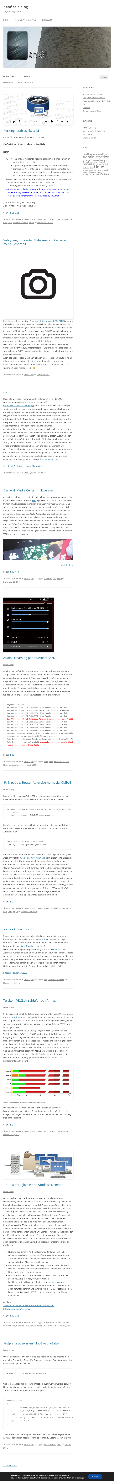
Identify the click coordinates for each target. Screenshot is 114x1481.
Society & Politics (90, 134)
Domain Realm (9, 1325)
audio (51, 761)
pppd (15, 911)
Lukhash (86, 107)
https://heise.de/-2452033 (15, 972)
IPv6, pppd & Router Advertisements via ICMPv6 (37, 782)
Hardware (48, 578)
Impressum (47, 20)
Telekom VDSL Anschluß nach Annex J (30, 1000)
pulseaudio (13, 765)
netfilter (16, 222)
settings (80, 1478)
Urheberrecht (88, 174)
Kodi (34, 500)
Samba (33, 1325)
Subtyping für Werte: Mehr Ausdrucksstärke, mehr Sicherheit (35, 242)
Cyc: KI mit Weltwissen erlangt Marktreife (22, 466)
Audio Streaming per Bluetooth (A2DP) (30, 658)
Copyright (102, 160)
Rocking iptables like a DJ (21, 130)
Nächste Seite (66, 565)
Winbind (40, 1325)
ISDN (5, 1027)
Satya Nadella (27, 946)
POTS (63, 1024)
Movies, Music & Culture (93, 131)
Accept (95, 1476)
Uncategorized (89, 138)
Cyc (5, 392)
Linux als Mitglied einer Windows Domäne (33, 1185)
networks (24, 222)
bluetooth (58, 761)
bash (28, 189)
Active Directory (50, 1322)
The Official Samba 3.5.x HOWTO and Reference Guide (28, 1305)
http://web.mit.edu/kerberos (16, 1309)
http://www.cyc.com (49, 459)
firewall (65, 219)
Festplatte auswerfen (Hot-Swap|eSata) (31, 1343)
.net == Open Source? (18, 929)
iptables (66, 189)
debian (66, 761)
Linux (10, 222)
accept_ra (48, 908)
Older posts (10, 1465)
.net (45, 979)
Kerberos (20, 1325)
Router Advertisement (34, 857)
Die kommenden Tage (92, 111)
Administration (50, 219)
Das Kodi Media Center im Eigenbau (28, 490)
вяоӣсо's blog (15, 6)
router (31, 222)
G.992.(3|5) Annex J (17, 1017)
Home (5, 20)
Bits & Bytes (29, 219)
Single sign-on (57, 1282)
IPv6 (5, 911)
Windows (60, 979)
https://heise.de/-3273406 (52, 321)
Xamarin (56, 949)
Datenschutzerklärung (25, 20)
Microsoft (41, 939)
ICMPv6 (69, 908)
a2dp (46, 761)
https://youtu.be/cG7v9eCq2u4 (18, 405)
